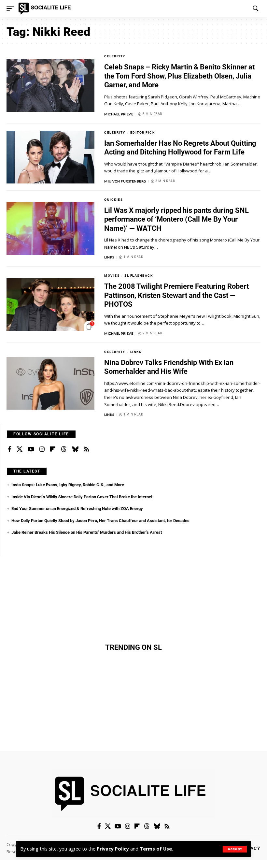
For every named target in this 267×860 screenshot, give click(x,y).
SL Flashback (138, 275)
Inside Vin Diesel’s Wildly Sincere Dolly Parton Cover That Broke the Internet (81, 496)
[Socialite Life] (46, 8)
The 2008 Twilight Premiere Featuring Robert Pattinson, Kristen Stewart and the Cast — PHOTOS (176, 295)
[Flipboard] (53, 449)
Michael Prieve (118, 114)
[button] (235, 849)
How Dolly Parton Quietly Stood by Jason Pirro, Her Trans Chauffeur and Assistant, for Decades (100, 520)
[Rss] (87, 449)
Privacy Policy (113, 849)
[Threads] (64, 449)
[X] (19, 449)
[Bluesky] (75, 449)
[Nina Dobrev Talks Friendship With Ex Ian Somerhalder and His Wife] (50, 383)
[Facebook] (9, 449)
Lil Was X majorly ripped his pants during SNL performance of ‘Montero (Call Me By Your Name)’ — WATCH (176, 219)
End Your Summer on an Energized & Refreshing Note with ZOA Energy (77, 508)
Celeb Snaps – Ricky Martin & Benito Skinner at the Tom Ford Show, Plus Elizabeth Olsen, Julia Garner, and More (179, 76)
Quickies (113, 199)
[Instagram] (42, 449)
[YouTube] (31, 449)
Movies (111, 275)
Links (109, 257)
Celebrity (114, 56)
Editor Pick (142, 132)
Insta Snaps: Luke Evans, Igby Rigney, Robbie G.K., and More (67, 484)
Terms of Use (156, 849)
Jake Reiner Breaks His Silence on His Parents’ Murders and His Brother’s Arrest (86, 532)
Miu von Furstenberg (125, 181)
